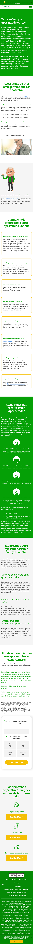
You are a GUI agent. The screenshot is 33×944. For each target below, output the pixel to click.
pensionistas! (24, 529)
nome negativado (6, 529)
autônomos (15, 529)
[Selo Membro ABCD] (16, 875)
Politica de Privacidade (21, 938)
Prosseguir (16, 941)
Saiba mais (16, 817)
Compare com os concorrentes (16, 384)
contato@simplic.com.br (18, 895)
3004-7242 (25, 889)
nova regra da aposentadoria (11, 198)
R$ (10, 745)
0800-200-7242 (21, 892)
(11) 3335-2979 (16, 886)
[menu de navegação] (30, 7)
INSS (25, 97)
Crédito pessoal (7, 341)
